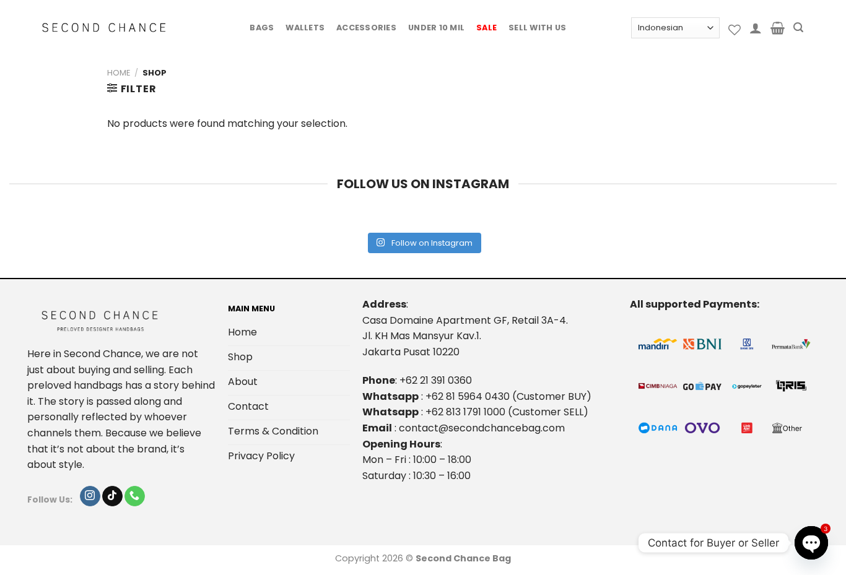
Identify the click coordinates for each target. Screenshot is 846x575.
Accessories (366, 27)
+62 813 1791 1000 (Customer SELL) (506, 412)
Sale (486, 27)
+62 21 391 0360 (435, 380)
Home (118, 72)
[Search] (798, 27)
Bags (262, 27)
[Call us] (134, 496)
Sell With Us (537, 27)
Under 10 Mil (436, 27)
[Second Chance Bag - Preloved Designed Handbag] (104, 28)
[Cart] (777, 27)
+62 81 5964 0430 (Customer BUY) (508, 396)
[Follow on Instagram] (90, 496)
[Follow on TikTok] (112, 496)
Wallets (305, 27)
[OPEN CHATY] (811, 543)
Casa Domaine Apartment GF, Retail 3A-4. (465, 320)
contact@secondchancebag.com (482, 428)
